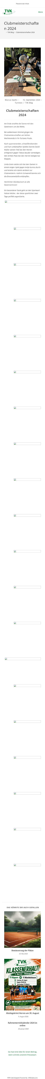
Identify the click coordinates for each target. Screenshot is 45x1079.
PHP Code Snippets (13, 1078)
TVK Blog (29, 103)
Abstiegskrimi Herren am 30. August (22, 1013)
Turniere (18, 103)
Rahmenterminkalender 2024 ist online (22, 1024)
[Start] (4, 32)
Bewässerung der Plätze (22, 950)
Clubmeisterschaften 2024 (25, 32)
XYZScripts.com (33, 1078)
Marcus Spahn (11, 100)
